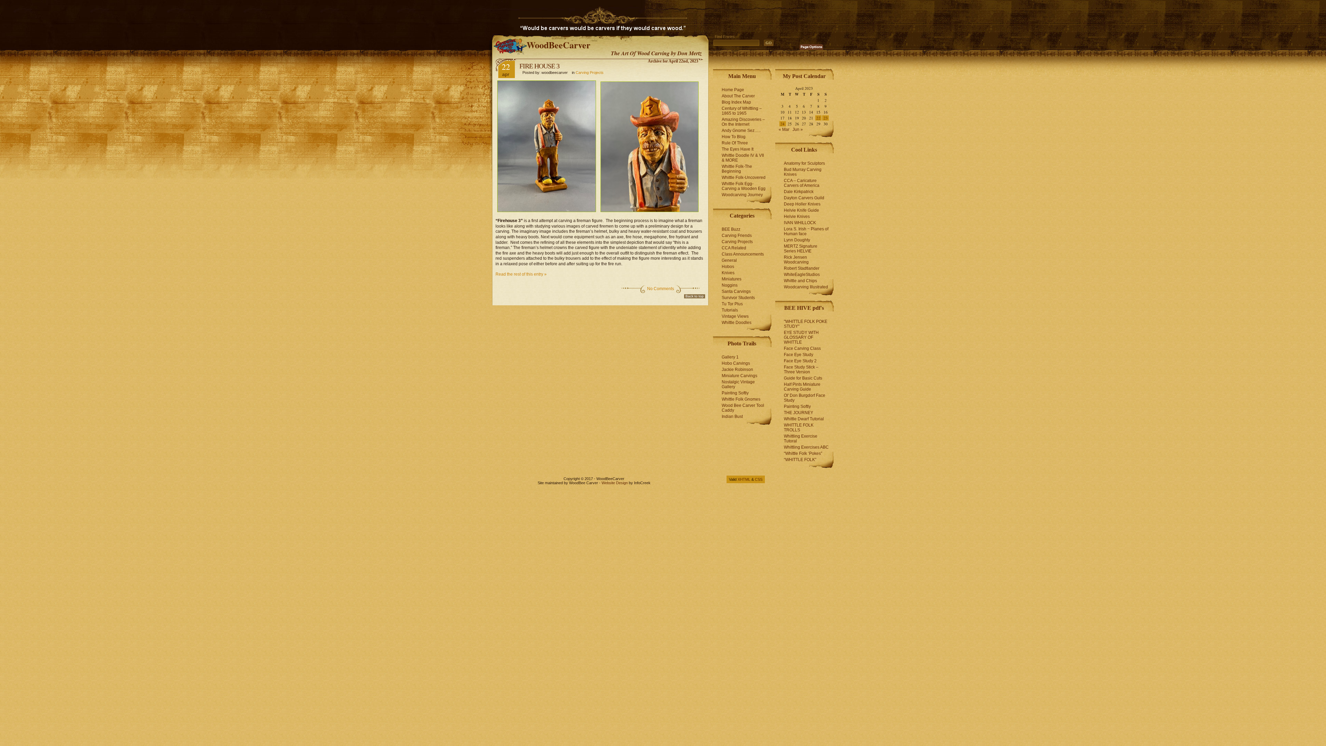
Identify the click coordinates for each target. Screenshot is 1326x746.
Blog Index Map (736, 102)
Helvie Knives (797, 216)
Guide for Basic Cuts (803, 378)
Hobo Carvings (736, 363)
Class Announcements (743, 254)
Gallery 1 (730, 357)
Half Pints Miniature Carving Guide (802, 387)
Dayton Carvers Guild (804, 197)
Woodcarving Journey (742, 194)
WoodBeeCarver (558, 44)
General (729, 260)
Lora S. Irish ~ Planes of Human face (806, 231)
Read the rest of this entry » (521, 274)
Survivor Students (738, 297)
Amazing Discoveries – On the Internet (743, 122)
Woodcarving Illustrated (806, 287)
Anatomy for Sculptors (804, 163)
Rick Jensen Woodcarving (796, 260)
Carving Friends (737, 235)
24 (782, 123)
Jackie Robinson (737, 369)
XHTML (744, 479)
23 (826, 118)
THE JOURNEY (798, 412)
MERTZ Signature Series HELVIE (800, 249)
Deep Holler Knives (802, 204)
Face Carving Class (802, 348)
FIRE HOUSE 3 (539, 66)
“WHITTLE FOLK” (800, 459)
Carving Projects (590, 72)
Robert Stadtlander (801, 268)
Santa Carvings (736, 291)
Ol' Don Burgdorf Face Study (804, 398)
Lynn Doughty (797, 240)
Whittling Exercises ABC (806, 447)
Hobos (728, 266)
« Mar (784, 129)
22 (818, 118)
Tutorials (730, 310)
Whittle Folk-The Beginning (737, 169)
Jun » (797, 129)
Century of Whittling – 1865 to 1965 (742, 111)
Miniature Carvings (739, 375)
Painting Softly (735, 393)
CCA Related (734, 248)
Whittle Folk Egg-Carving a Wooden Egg (744, 186)
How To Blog (734, 136)
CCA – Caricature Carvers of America (801, 183)
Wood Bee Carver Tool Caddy (743, 408)
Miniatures (731, 279)
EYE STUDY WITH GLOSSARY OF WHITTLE (801, 337)
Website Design (615, 483)
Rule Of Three (735, 143)
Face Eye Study (798, 354)
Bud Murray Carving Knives (802, 172)
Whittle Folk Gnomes (741, 399)
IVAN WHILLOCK (800, 222)
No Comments (660, 288)
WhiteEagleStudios (802, 274)
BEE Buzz (731, 229)
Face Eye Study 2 (800, 360)
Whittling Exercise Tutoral (800, 438)
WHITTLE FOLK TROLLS (799, 427)
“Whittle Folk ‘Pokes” (803, 453)
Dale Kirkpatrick (799, 191)
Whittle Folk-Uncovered (744, 177)
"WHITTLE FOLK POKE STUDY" (805, 324)
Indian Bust (732, 416)
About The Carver (738, 96)
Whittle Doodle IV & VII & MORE (743, 158)
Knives (728, 272)
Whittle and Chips (800, 280)
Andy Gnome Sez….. (741, 130)
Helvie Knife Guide (801, 210)
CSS (758, 479)
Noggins (730, 285)
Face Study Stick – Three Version (801, 369)
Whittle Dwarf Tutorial (804, 419)
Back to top (694, 296)
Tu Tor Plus (732, 304)
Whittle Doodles (736, 322)
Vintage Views (735, 316)
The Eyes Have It (737, 149)
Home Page (733, 89)
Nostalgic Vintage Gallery (738, 384)
